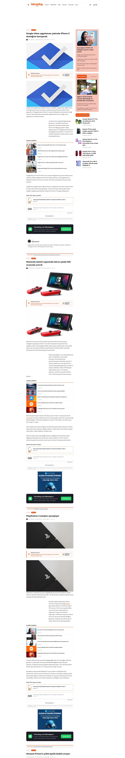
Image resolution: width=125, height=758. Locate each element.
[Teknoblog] (37, 5)
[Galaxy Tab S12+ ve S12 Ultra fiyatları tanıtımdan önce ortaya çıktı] (78, 141)
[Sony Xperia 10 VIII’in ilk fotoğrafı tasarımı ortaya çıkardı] (87, 38)
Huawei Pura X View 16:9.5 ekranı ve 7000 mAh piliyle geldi (89, 153)
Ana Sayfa (28, 29)
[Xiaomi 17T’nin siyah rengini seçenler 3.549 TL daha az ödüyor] (78, 131)
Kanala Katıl (66, 229)
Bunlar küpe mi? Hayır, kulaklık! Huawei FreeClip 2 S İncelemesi (86, 104)
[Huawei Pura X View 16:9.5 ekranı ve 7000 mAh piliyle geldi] (78, 153)
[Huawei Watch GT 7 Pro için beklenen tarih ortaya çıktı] (78, 121)
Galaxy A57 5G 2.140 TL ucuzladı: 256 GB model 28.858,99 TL (90, 163)
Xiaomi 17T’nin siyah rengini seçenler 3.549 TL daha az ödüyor (90, 131)
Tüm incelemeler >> (93, 76)
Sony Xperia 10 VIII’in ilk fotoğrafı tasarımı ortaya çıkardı (85, 50)
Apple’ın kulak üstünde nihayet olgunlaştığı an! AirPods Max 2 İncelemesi (85, 98)
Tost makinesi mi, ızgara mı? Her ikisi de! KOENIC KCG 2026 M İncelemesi (87, 108)
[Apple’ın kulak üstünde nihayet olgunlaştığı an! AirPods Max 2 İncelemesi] (87, 87)
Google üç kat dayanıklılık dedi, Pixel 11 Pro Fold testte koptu (86, 55)
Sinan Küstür (31, 39)
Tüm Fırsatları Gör (49, 216)
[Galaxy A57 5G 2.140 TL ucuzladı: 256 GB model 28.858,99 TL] (78, 163)
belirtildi (67, 604)
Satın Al (35, 201)
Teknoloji (34, 29)
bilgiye (59, 127)
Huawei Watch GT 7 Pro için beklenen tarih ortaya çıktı (90, 121)
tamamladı (29, 418)
